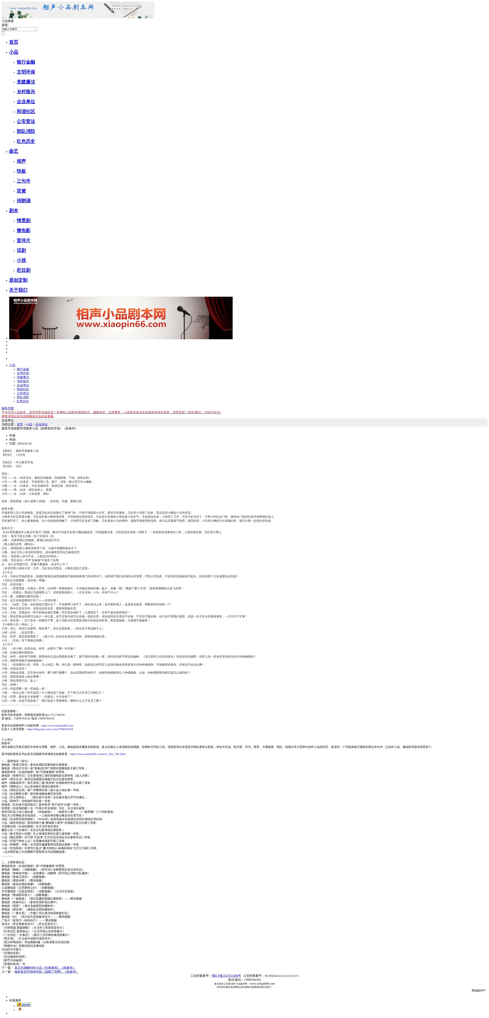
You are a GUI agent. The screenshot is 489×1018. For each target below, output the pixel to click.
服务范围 (8, 408)
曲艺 (13, 151)
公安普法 (26, 121)
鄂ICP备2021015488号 (226, 975)
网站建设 (476, 990)
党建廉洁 (26, 81)
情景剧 (24, 220)
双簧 (21, 190)
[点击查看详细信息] (10, 341)
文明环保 (26, 71)
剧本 (13, 210)
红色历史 (26, 141)
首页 (13, 42)
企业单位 (26, 101)
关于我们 (18, 290)
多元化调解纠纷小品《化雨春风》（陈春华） (45, 967)
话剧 (21, 250)
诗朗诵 (24, 200)
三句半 (24, 180)
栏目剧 (24, 270)
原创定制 (18, 280)
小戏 (21, 260)
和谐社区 (26, 111)
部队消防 (26, 131)
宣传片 (24, 240)
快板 (21, 170)
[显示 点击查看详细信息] (121, 338)
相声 (21, 161)
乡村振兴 (26, 91)
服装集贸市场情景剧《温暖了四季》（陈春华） (47, 971)
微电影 (24, 230)
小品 (13, 51)
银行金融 (26, 61)
